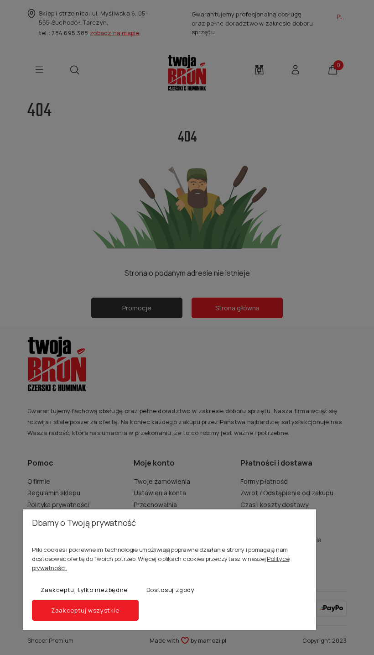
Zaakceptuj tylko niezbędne (84, 590)
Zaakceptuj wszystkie (85, 610)
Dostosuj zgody (170, 590)
